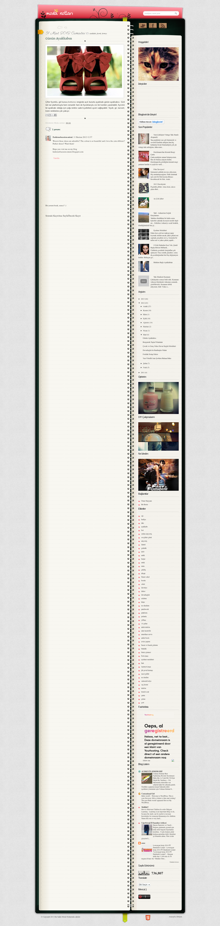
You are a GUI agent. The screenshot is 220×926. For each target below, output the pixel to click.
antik (143, 555)
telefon (143, 688)
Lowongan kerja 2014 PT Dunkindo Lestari (162, 846)
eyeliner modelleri (147, 659)
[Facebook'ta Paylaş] (55, 115)
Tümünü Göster (174, 862)
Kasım (145, 310)
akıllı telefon (145, 627)
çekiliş (143, 569)
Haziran (146, 326)
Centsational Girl (148, 793)
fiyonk (99, 33)
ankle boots (145, 638)
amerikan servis (146, 634)
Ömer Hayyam (146, 501)
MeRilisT (144, 807)
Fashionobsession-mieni (63, 137)
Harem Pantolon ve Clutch (162, 825)
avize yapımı (145, 641)
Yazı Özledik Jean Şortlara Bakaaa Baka (157, 358)
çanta (143, 695)
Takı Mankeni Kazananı (162, 277)
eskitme (144, 598)
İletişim (179, 916)
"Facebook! (153, 25)
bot (142, 530)
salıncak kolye (146, 681)
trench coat (145, 691)
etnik (143, 562)
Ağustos (146, 322)
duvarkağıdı (145, 595)
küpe (143, 602)
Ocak (145, 367)
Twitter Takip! (143, 25)
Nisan (145, 330)
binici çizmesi (146, 652)
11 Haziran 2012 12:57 (82, 137)
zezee (143, 843)
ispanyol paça (146, 666)
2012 (143, 303)
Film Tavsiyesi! (159, 169)
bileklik (144, 648)
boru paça (144, 656)
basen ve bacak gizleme (149, 645)
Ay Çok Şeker (159, 198)
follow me (146, 760)
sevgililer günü (146, 537)
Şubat (145, 363)
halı (142, 663)
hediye (143, 519)
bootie (143, 580)
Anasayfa (172, 916)
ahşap (143, 573)
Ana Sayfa (63, 215)
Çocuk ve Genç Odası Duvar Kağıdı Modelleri (159, 346)
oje (142, 516)
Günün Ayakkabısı (149, 338)
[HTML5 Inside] (148, 917)
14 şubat (144, 623)
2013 (143, 299)
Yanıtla (56, 158)
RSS (163, 25)
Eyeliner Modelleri (160, 230)
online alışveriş (146, 533)
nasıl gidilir (145, 674)
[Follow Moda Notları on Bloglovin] (151, 123)
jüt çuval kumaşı (147, 670)
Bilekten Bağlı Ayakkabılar (163, 262)
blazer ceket (145, 577)
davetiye (144, 587)
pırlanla (144, 616)
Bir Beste (144, 504)
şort (142, 702)
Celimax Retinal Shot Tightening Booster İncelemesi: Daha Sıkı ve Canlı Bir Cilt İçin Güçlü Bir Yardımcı (164, 776)
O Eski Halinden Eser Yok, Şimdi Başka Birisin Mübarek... (164, 246)
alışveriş (144, 541)
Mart (145, 334)
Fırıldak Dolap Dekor (150, 354)
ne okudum (145, 605)
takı (142, 523)
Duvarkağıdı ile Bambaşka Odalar (155, 350)
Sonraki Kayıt (51, 215)
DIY (143, 551)
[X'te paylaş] (52, 115)
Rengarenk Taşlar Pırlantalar (153, 342)
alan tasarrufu (146, 630)
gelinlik (144, 548)
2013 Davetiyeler (160, 184)
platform (144, 612)
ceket (143, 584)
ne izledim (144, 677)
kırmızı (104, 33)
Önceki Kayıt (74, 215)
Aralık (145, 306)
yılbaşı (143, 620)
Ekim (145, 314)
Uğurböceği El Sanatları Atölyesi (153, 823)
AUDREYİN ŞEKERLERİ (151, 771)
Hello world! (146, 796)
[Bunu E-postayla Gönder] (46, 115)
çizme (143, 699)
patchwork (145, 609)
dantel (143, 544)
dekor (143, 591)
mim (142, 566)
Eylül (145, 318)
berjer (143, 559)
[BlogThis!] (49, 115)
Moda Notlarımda (68, 917)
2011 (143, 372)
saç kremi (144, 684)
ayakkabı (93, 33)
